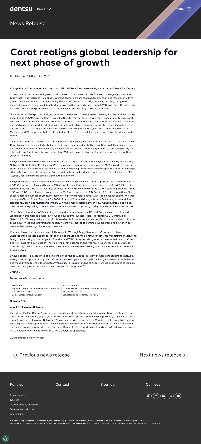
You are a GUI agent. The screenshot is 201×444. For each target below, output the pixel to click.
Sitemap (107, 385)
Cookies (14, 400)
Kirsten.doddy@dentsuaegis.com (81, 295)
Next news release (161, 355)
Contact (62, 385)
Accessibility (17, 414)
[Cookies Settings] (5, 439)
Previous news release (44, 355)
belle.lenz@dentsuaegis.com (27, 295)
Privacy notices (18, 395)
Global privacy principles (24, 405)
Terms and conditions (22, 409)
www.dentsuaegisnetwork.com (27, 338)
